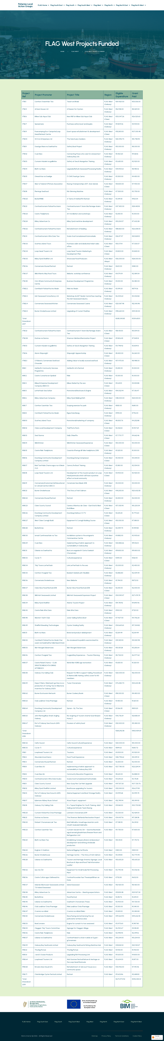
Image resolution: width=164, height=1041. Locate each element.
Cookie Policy (137, 1036)
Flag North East (122, 5)
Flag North (108, 5)
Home (62, 51)
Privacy (157, 1038)
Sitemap (95, 1036)
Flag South (70, 5)
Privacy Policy (106, 1036)
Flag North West (137, 5)
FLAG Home (42, 5)
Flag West (97, 5)
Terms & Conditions (122, 1036)
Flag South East (56, 5)
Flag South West (84, 5)
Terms (160, 1038)
